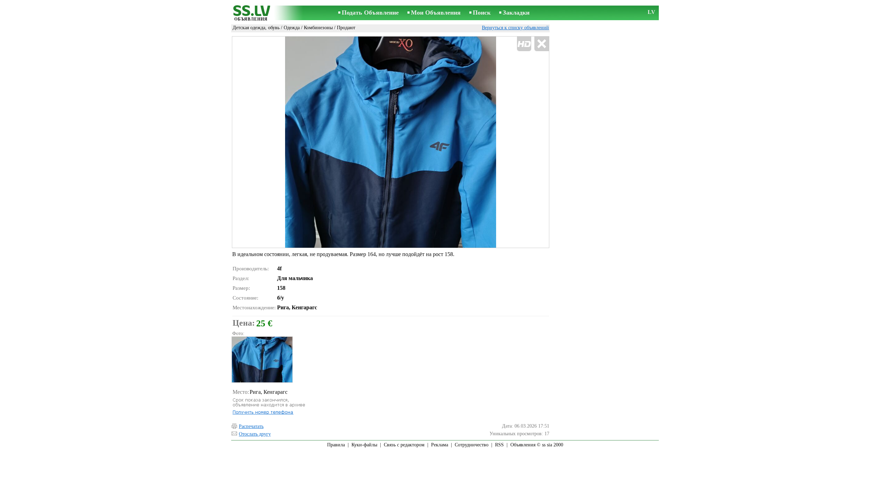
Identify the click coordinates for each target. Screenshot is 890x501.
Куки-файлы (364, 444)
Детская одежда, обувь (256, 27)
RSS (499, 444)
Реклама (439, 444)
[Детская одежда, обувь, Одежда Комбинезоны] (262, 359)
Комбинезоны (318, 27)
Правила (336, 444)
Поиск (482, 12)
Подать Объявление (370, 12)
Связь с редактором (404, 444)
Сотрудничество (471, 444)
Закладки (516, 12)
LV (651, 12)
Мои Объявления (436, 12)
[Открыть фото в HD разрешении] (390, 142)
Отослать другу (255, 434)
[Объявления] (251, 13)
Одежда (292, 27)
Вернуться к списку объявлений (515, 27)
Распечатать (251, 426)
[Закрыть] (541, 44)
